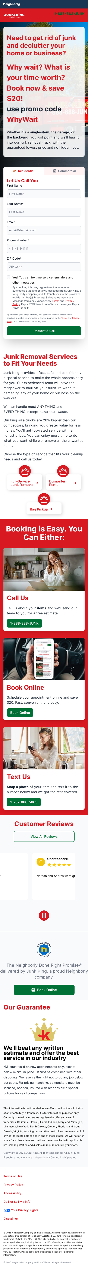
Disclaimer (10, 1218)
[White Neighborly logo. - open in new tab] (11, 4)
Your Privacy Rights (24, 1210)
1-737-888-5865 (23, 802)
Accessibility (12, 1193)
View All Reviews (44, 836)
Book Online (20, 712)
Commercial (67, 171)
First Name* (15, 185)
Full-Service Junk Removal (22, 482)
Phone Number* (18, 240)
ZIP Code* (14, 258)
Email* (11, 222)
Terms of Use (12, 1176)
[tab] (55, 15)
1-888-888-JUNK (24, 623)
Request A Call (44, 331)
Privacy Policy (13, 1184)
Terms (55, 300)
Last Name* (15, 204)
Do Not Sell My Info (16, 1201)
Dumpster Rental (57, 482)
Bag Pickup (39, 509)
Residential (26, 171)
